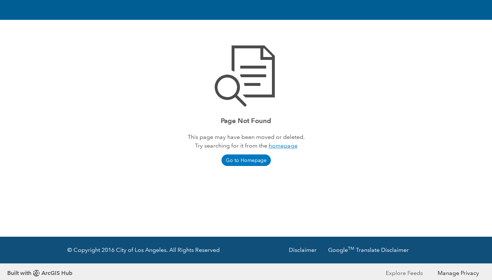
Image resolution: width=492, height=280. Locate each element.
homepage (283, 145)
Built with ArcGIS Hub (39, 273)
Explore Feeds (404, 273)
